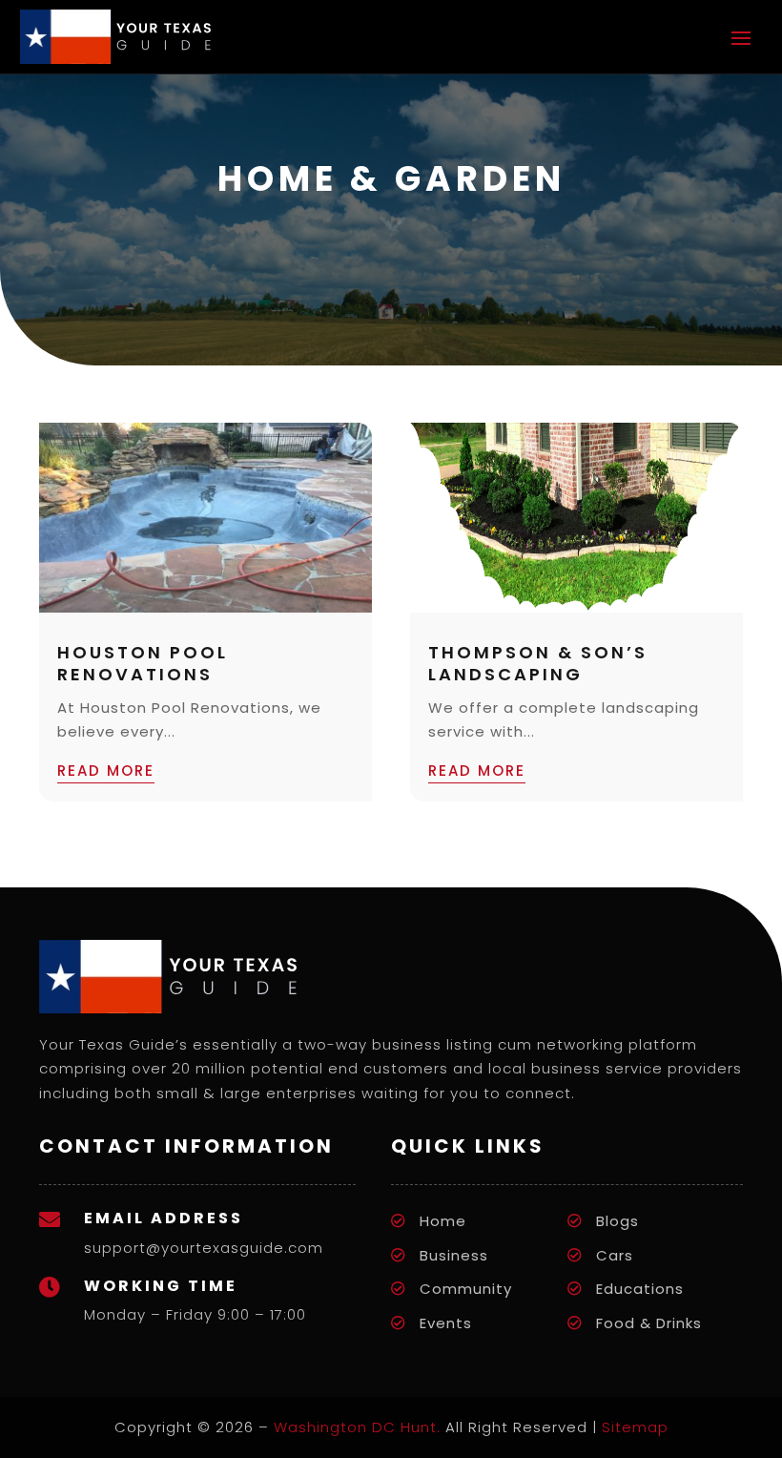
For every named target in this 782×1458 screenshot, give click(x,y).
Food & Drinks (649, 1323)
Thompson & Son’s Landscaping (538, 663)
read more (105, 770)
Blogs (617, 1221)
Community (466, 1289)
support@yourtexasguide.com (203, 1248)
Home (443, 1221)
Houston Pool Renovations (142, 663)
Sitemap (635, 1427)
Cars (614, 1255)
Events (446, 1323)
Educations (640, 1289)
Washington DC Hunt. (357, 1427)
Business (454, 1255)
